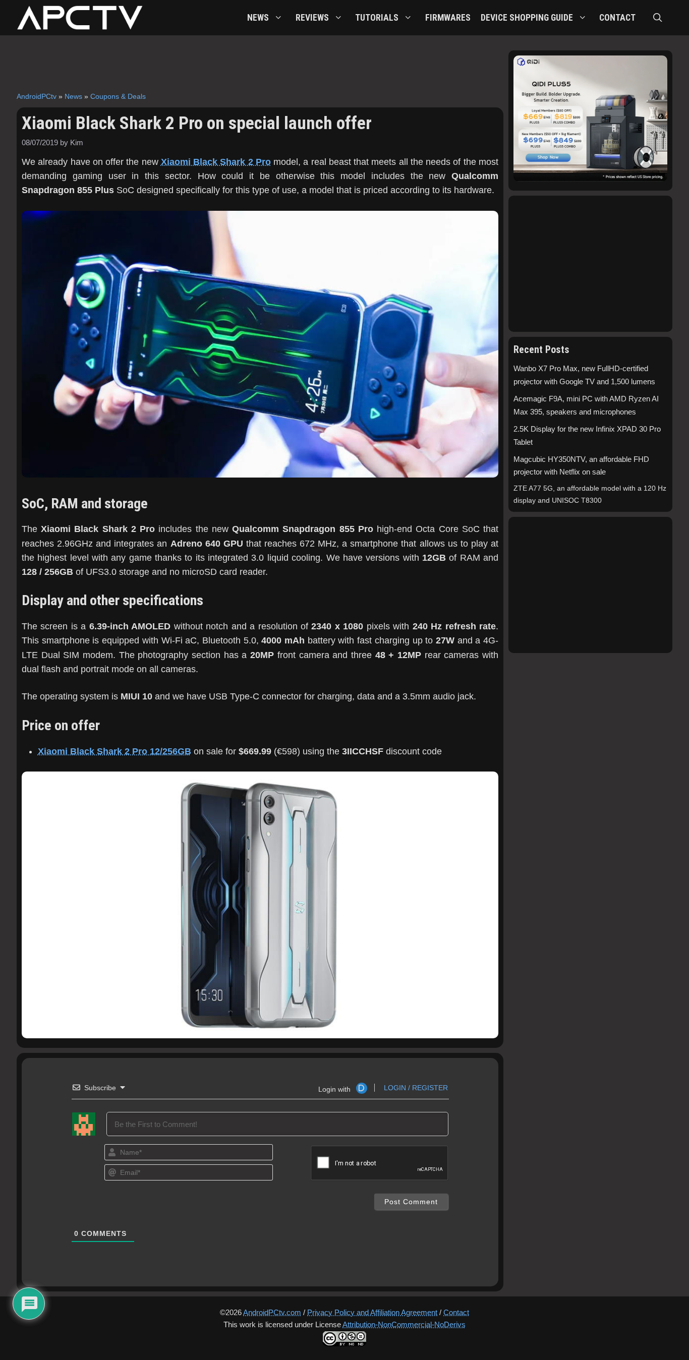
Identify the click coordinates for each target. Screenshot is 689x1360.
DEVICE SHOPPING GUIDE (527, 18)
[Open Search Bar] (657, 17)
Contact (456, 1312)
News (73, 96)
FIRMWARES (448, 18)
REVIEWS (312, 18)
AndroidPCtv (36, 96)
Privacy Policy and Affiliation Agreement (372, 1312)
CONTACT (617, 18)
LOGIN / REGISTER (415, 1088)
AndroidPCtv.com (272, 1312)
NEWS (258, 18)
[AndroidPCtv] (80, 17)
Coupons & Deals (118, 96)
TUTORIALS (376, 18)
